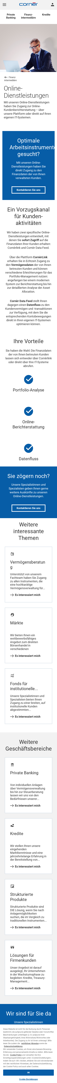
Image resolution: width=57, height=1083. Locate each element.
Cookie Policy (16, 1055)
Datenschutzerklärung (13, 1046)
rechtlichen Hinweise (30, 1043)
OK (28, 1072)
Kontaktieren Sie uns (28, 189)
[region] (28, 1053)
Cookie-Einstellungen (28, 1079)
